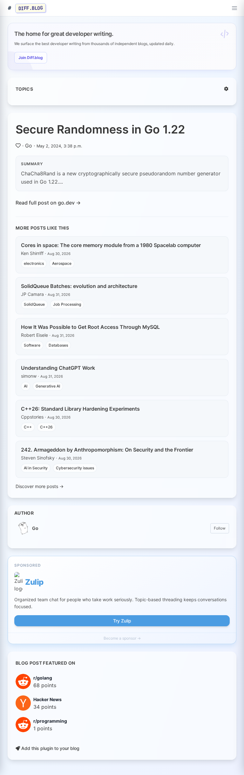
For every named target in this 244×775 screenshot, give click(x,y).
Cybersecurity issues (75, 468)
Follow (220, 528)
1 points (42, 728)
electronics (34, 263)
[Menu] (234, 8)
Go (28, 145)
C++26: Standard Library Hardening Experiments (80, 409)
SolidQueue (34, 304)
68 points (44, 685)
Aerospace (61, 263)
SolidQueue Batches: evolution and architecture (79, 286)
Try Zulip (122, 620)
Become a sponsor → (122, 638)
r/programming (50, 721)
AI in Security (36, 468)
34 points (44, 707)
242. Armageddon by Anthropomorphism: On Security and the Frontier (107, 449)
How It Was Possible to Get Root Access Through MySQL (90, 327)
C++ (28, 427)
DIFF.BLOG (30, 7)
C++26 (46, 427)
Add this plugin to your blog (49, 748)
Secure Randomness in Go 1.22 (100, 129)
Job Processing (67, 304)
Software (32, 345)
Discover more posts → (40, 486)
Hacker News (47, 699)
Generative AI (48, 386)
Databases (58, 345)
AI (25, 386)
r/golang (42, 678)
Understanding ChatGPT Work (58, 368)
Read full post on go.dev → (48, 202)
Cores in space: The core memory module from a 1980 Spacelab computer (111, 245)
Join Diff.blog (30, 57)
